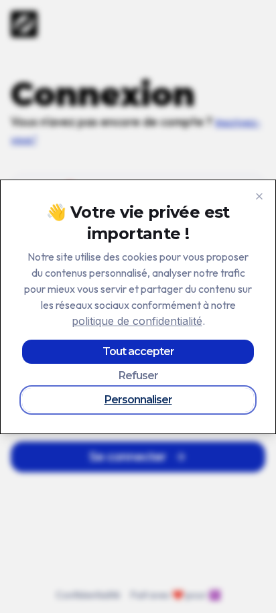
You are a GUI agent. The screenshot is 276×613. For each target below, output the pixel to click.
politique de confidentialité (137, 321)
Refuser (138, 375)
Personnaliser (138, 399)
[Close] (259, 196)
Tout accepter (138, 351)
